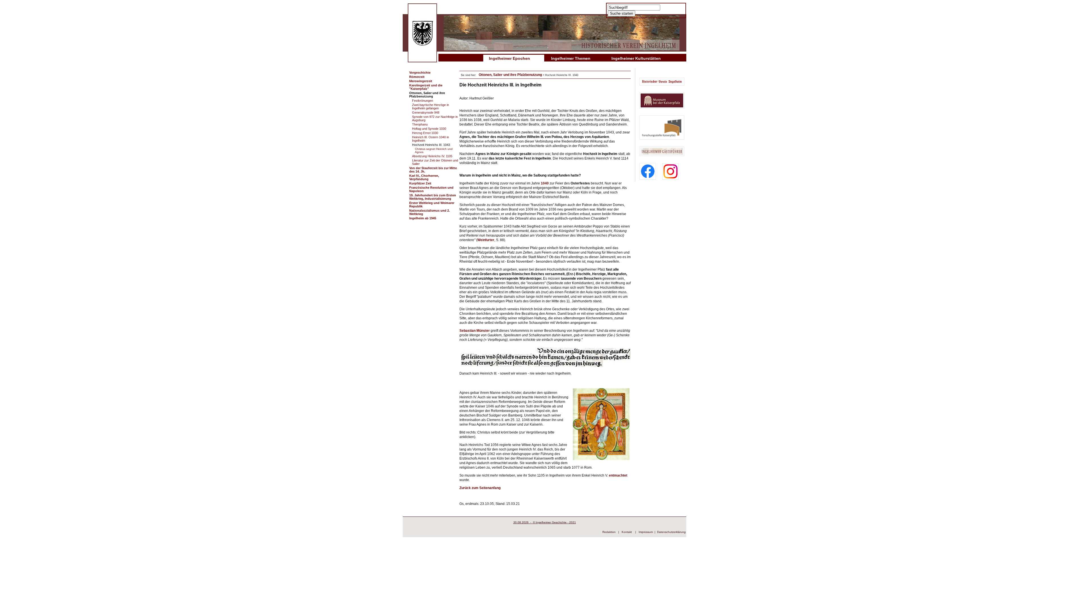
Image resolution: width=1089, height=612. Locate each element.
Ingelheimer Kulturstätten (636, 58)
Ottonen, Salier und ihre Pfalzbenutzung (427, 94)
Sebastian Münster (474, 331)
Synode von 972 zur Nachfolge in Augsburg (435, 118)
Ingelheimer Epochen (509, 58)
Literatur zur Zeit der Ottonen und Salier (435, 162)
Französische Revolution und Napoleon (431, 189)
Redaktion (609, 532)
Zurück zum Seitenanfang (480, 488)
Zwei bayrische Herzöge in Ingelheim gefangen (430, 106)
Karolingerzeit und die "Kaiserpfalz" (425, 87)
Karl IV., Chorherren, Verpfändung (424, 177)
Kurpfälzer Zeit (420, 183)
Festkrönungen (422, 100)
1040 (545, 183)
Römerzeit (417, 76)
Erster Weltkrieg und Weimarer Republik (431, 204)
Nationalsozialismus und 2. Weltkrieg (429, 212)
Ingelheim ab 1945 (422, 218)
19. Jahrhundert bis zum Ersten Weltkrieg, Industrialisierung (432, 197)
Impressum (646, 532)
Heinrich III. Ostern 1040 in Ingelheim (430, 138)
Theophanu (420, 124)
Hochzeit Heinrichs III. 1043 (431, 144)
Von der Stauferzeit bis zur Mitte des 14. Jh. (433, 169)
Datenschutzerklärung (671, 532)
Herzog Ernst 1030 (425, 133)
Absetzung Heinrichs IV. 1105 (432, 156)
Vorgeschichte (419, 72)
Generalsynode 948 (425, 112)
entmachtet (618, 475)
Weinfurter (485, 240)
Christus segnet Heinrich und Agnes (434, 150)
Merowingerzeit (420, 81)
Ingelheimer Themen (570, 58)
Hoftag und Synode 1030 (429, 128)
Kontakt (627, 532)
